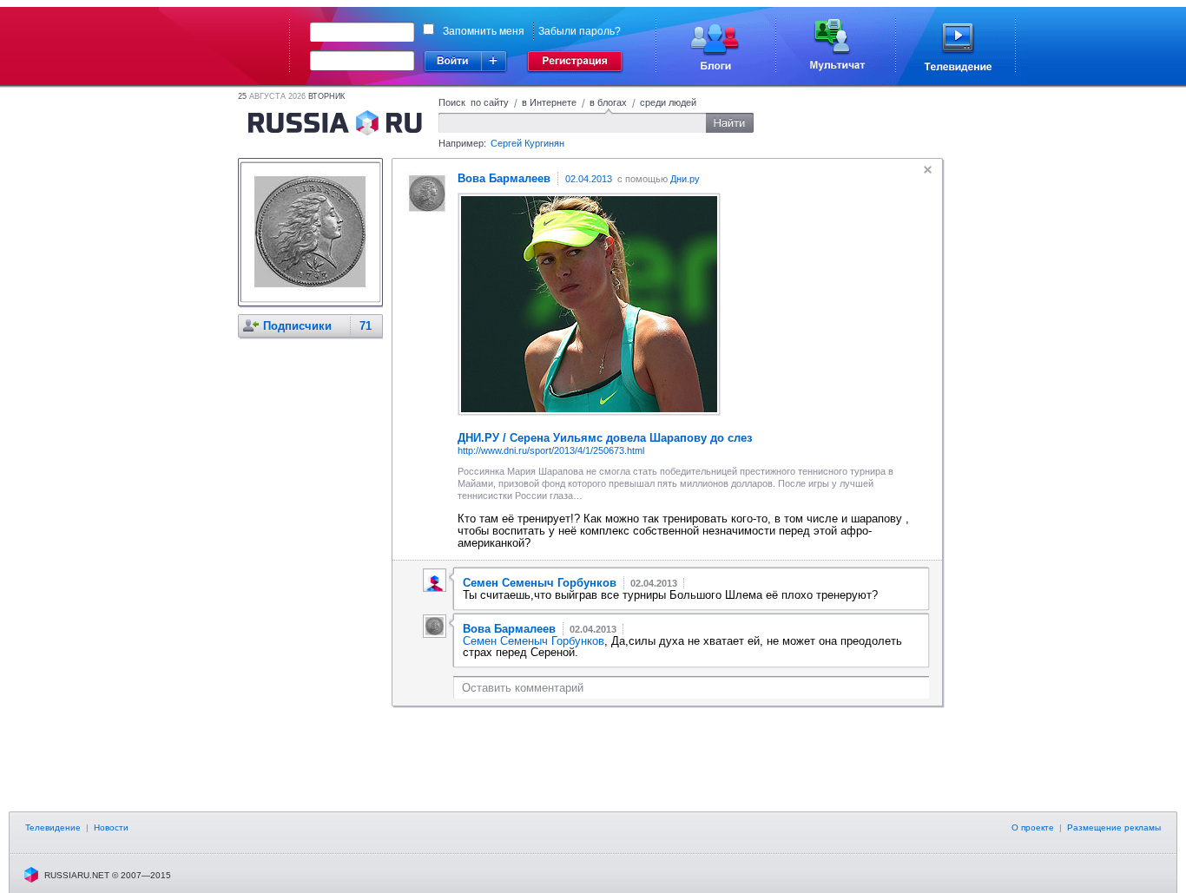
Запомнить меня (483, 31)
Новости (111, 827)
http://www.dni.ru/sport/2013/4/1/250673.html (551, 450)
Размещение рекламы (1114, 827)
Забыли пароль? (579, 31)
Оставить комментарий (522, 687)
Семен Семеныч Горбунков (533, 640)
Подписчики (297, 325)
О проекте (1032, 827)
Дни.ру (685, 179)
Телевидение (53, 827)
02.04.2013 (588, 179)
